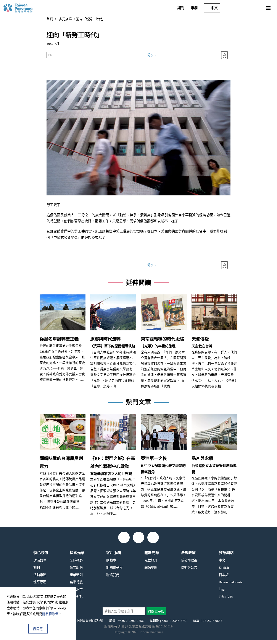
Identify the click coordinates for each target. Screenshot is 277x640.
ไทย (222, 589)
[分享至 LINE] (212, 55)
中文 (214, 8)
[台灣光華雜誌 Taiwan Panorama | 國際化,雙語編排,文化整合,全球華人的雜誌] (24, 8)
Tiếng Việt (226, 596)
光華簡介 (150, 560)
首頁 (50, 19)
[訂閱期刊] (243, 8)
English (224, 567)
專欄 (194, 8)
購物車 (111, 560)
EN (50, 55)
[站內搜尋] (230, 8)
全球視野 (76, 560)
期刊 (180, 8)
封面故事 (39, 560)
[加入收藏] (224, 55)
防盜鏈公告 (189, 567)
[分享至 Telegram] (163, 55)
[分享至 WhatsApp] (175, 55)
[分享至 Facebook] (187, 55)
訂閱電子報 (114, 567)
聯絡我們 (112, 575)
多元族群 (65, 19)
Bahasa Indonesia (231, 582)
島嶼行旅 (76, 582)
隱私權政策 (189, 560)
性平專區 (39, 582)
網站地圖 (150, 567)
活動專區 (39, 575)
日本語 (224, 575)
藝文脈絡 (76, 567)
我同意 (38, 629)
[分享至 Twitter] (199, 55)
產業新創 (76, 575)
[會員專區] (256, 8)
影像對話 (76, 596)
